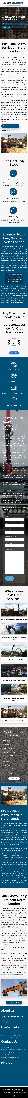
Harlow (3, 974)
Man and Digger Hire (10, 773)
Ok (14, 1095)
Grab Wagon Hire (8, 769)
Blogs (11, 1037)
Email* (7, 523)
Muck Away (6, 765)
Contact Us (14, 778)
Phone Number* (10, 530)
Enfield (24, 972)
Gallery (5, 1037)
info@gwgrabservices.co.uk (11, 1057)
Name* (7, 516)
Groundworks (5, 1035)
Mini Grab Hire (8, 744)
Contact (18, 1037)
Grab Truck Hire (8, 748)
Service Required (10, 536)
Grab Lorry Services (9, 752)
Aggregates (16, 1035)
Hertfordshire (11, 974)
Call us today (15, 1002)
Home (2, 1033)
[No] (26, 1092)
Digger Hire (7, 761)
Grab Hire (6, 740)
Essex (21, 974)
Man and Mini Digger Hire (11, 756)
